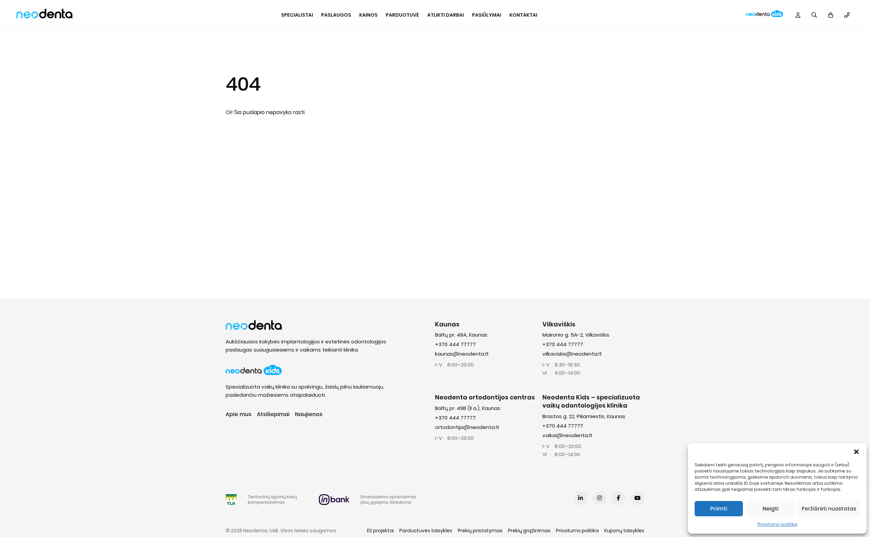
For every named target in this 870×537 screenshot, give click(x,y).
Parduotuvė (402, 15)
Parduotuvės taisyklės (425, 530)
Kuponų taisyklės (624, 530)
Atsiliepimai (273, 414)
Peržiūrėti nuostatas (829, 508)
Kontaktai (523, 15)
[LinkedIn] (580, 498)
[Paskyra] (798, 15)
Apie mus (238, 414)
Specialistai (297, 15)
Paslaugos (336, 15)
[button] (856, 451)
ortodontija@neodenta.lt (467, 427)
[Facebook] (618, 498)
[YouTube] (637, 498)
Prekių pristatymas (480, 530)
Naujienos (309, 414)
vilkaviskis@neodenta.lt (572, 353)
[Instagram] (599, 498)
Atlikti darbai (445, 15)
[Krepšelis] (830, 15)
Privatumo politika (777, 524)
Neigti (771, 508)
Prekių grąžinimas (529, 530)
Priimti (718, 508)
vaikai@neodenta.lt (567, 435)
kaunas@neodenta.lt (462, 353)
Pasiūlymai (486, 15)
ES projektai (380, 530)
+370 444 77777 (455, 344)
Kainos (368, 15)
